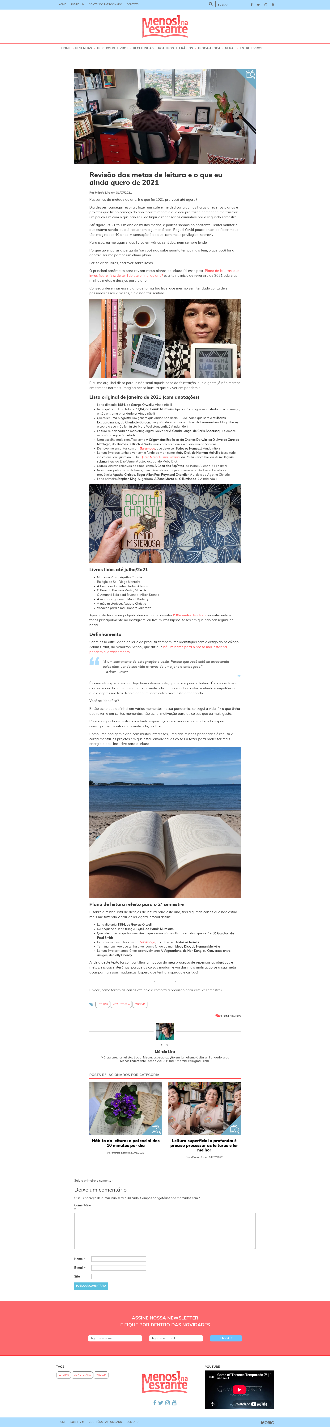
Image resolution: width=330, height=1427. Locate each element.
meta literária (121, 1004)
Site (77, 1276)
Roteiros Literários (175, 48)
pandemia (140, 1004)
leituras (103, 1004)
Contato (132, 4)
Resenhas (83, 48)
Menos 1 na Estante (165, 26)
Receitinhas (143, 48)
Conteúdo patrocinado (105, 4)
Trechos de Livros (112, 48)
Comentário (82, 1207)
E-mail (80, 1267)
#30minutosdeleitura (189, 615)
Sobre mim (77, 4)
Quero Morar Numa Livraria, (160, 457)
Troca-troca (208, 48)
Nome (79, 1258)
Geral (230, 48)
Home (62, 4)
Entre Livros (251, 48)
